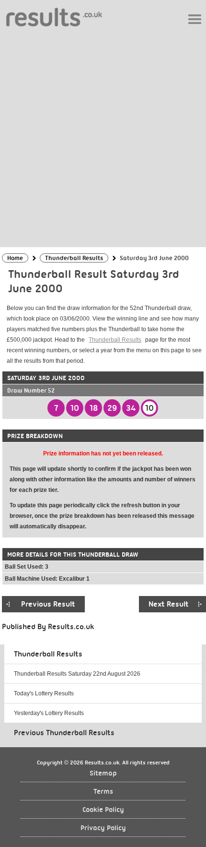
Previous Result (48, 604)
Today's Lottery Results (44, 693)
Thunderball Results (115, 339)
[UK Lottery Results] (54, 16)
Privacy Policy (103, 828)
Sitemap (103, 773)
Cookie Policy (103, 810)
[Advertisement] (103, 136)
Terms (103, 791)
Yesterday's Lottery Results (49, 713)
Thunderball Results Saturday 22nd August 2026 (77, 673)
